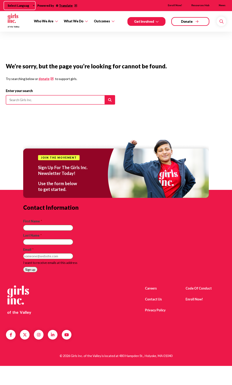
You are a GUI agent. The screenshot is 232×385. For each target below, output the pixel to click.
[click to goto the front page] (20, 300)
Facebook (11, 335)
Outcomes (102, 21)
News (222, 5)
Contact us (153, 299)
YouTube (66, 335)
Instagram (39, 335)
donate (44, 79)
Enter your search (19, 91)
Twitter (25, 335)
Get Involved (144, 21)
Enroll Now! (175, 5)
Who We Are (43, 21)
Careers (151, 288)
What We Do (73, 21)
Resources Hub (200, 5)
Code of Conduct (199, 288)
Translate (66, 5)
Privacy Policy (155, 310)
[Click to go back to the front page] (17, 21)
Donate (187, 21)
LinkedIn (52, 335)
